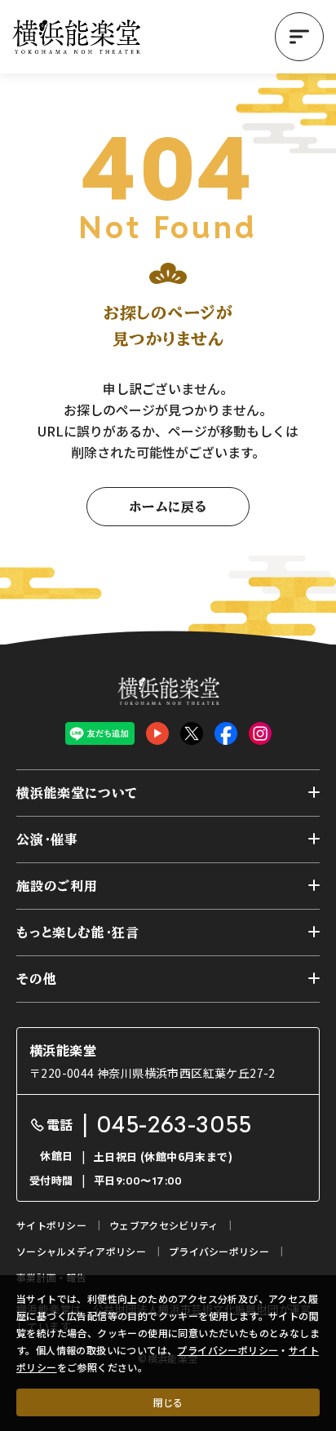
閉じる (168, 1402)
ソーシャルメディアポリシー (81, 1251)
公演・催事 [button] (47, 839)
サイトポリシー (51, 1225)
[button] (299, 36)
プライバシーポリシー (227, 1350)
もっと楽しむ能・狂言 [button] (77, 932)
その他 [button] (36, 979)
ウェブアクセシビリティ (163, 1225)
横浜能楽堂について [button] (77, 793)
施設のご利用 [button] (57, 886)
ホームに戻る (168, 506)
